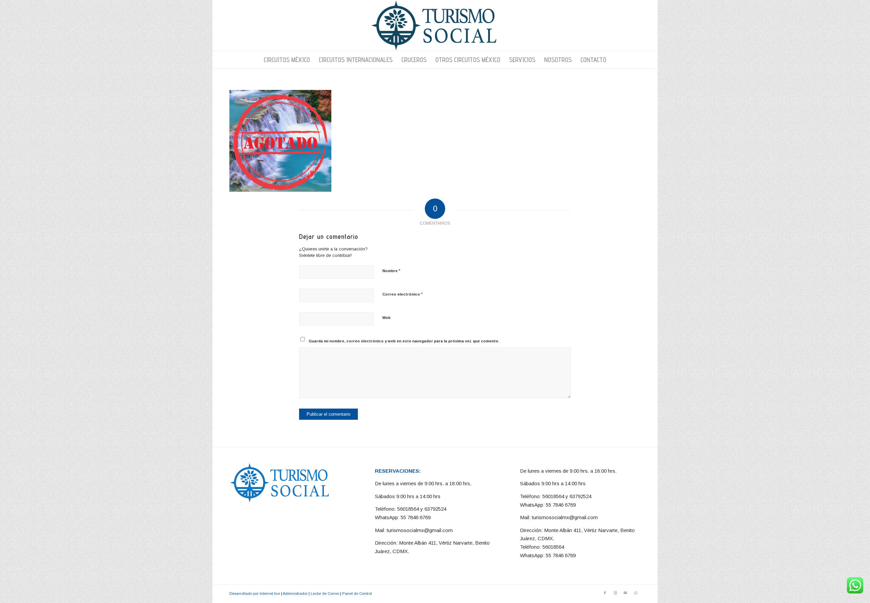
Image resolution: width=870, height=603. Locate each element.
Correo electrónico (402, 294)
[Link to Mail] (625, 593)
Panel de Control (357, 593)
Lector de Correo (325, 593)
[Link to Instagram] (615, 593)
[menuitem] (286, 59)
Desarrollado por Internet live (254, 593)
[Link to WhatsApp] (635, 593)
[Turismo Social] (434, 25)
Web (386, 318)
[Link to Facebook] (605, 593)
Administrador (295, 593)
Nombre (391, 270)
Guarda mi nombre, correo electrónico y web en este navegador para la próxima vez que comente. (404, 341)
